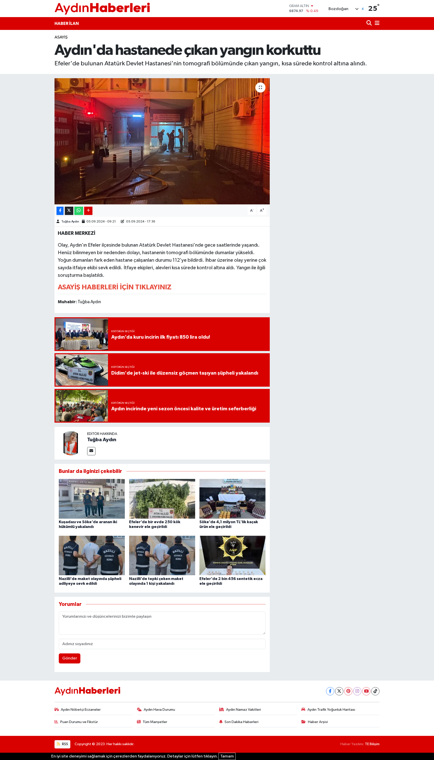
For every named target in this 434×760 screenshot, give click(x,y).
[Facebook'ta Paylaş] (60, 211)
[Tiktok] (375, 691)
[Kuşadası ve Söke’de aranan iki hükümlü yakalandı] (92, 499)
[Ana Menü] (376, 23)
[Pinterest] (348, 691)
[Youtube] (366, 691)
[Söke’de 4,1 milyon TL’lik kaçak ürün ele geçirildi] (232, 499)
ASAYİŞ (61, 37)
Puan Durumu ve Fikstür (79, 722)
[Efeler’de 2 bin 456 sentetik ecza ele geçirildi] (232, 555)
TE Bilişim (372, 744)
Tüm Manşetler (155, 722)
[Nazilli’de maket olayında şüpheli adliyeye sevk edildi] (92, 555)
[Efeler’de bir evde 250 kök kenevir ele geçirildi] (162, 499)
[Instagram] (357, 691)
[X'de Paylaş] (69, 211)
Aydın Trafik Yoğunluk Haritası (331, 709)
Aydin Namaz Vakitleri (243, 709)
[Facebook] (330, 691)
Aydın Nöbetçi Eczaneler (81, 709)
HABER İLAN (67, 23)
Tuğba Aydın (70, 221)
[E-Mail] (91, 451)
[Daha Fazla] (88, 211)
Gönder (69, 658)
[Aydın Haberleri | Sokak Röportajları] (102, 8)
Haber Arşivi (318, 722)
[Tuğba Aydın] (71, 443)
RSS (64, 744)
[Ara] (369, 23)
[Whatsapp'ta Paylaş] (78, 211)
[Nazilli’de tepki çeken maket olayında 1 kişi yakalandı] (162, 555)
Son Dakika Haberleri (241, 722)
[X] (339, 691)
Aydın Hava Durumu (159, 709)
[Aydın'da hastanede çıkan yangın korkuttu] (162, 141)
